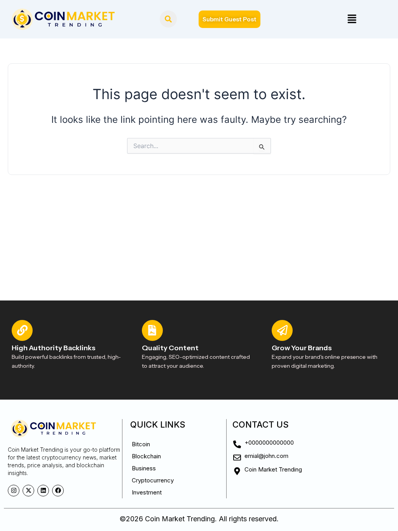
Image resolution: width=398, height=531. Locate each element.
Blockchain (146, 456)
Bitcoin (141, 444)
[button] (352, 19)
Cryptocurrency (153, 480)
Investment (147, 492)
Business (144, 468)
